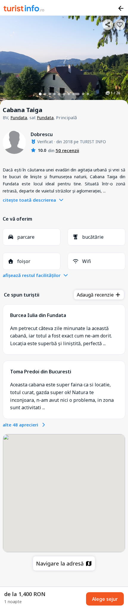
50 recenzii (67, 150)
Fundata (18, 117)
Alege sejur (105, 599)
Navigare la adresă (60, 563)
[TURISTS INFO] (24, 9)
